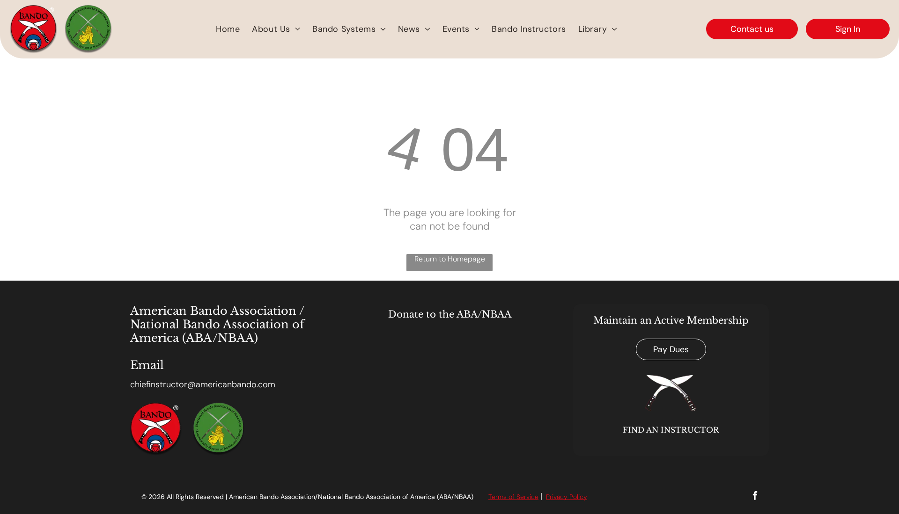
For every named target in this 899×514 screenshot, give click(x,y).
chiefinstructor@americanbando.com (202, 384)
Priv (551, 496)
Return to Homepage (449, 259)
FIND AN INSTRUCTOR (671, 429)
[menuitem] (228, 29)
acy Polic (570, 496)
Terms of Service (513, 496)
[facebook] (755, 497)
